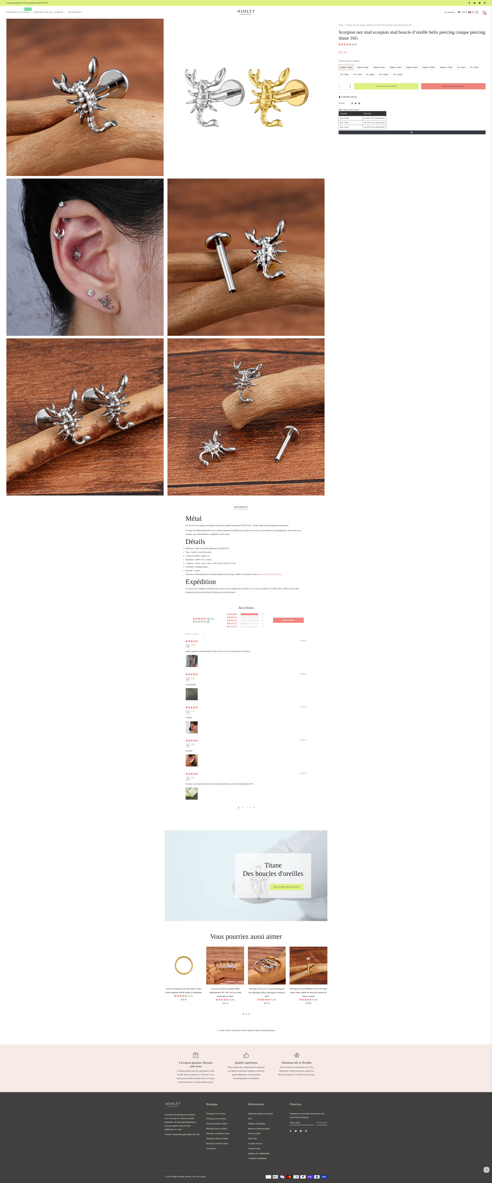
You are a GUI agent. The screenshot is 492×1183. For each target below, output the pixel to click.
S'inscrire (321, 1123)
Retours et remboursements (259, 1129)
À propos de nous (255, 1143)
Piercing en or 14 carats (215, 1114)
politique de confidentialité (258, 1153)
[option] (183, 977)
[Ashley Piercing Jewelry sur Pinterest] (479, 3)
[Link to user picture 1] (192, 661)
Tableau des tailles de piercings (260, 1114)
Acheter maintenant (453, 86)
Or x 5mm (474, 67)
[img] (192, 641)
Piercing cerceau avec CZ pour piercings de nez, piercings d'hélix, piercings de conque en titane (267, 992)
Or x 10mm (383, 74)
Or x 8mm (370, 74)
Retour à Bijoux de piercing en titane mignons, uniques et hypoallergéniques (247, 1030)
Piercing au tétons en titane (217, 1138)
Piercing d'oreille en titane (216, 1124)
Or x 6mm (344, 74)
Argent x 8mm (412, 67)
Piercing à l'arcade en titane (217, 1143)
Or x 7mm (357, 74)
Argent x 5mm (362, 67)
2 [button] (242, 807)
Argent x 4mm (346, 67)
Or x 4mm (461, 67)
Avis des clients (254, 1133)
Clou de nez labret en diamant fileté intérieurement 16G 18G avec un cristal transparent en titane (225, 992)
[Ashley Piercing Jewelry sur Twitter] (474, 3)
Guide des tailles (349, 97)
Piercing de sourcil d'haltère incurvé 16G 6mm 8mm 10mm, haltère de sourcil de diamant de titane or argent (308, 992)
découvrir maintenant (287, 887)
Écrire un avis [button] (288, 620)
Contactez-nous (254, 1148)
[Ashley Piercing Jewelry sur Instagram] (485, 3)
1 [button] (243, 1014)
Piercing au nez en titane (216, 1119)
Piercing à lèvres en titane (216, 1129)
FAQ (250, 1119)
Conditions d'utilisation (257, 1158)
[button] (466, 12)
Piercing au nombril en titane (217, 1133)
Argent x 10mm (428, 67)
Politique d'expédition (256, 1124)
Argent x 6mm (379, 67)
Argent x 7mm (395, 67)
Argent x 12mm (446, 67)
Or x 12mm (397, 74)
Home (341, 25)
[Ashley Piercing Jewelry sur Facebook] (469, 3)
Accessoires (211, 1148)
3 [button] (246, 807)
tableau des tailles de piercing (269, 574)
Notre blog (252, 1138)
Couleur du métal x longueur (349, 61)
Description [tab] (241, 507)
